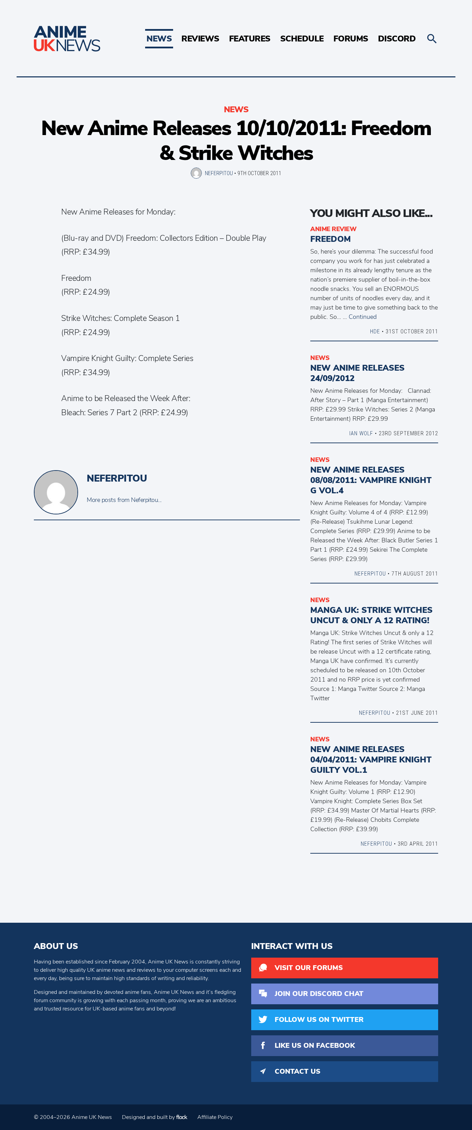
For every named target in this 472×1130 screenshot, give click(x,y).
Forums (350, 38)
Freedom (330, 239)
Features (250, 38)
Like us (315, 1045)
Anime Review (333, 229)
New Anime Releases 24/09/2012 (357, 373)
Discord (397, 38)
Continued (363, 317)
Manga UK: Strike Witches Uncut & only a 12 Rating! (371, 615)
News (159, 38)
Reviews (200, 38)
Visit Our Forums (309, 967)
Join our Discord (319, 993)
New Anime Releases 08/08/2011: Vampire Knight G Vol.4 (371, 480)
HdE (375, 331)
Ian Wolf (361, 433)
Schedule (302, 38)
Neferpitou (219, 173)
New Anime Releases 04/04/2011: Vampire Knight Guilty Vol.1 (371, 760)
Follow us (319, 1019)
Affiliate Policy (215, 1117)
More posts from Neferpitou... (124, 500)
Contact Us (297, 1071)
